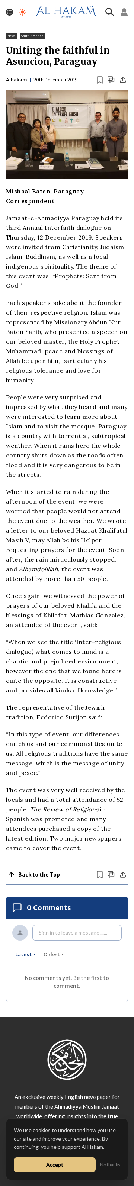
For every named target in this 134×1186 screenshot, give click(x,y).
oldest (52, 954)
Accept (54, 1164)
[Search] (109, 11)
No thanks (110, 1164)
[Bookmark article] (99, 80)
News (11, 36)
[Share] (123, 80)
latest (23, 954)
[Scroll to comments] (111, 80)
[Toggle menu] (9, 12)
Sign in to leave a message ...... (73, 932)
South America (32, 36)
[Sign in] (124, 12)
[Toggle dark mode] (22, 12)
